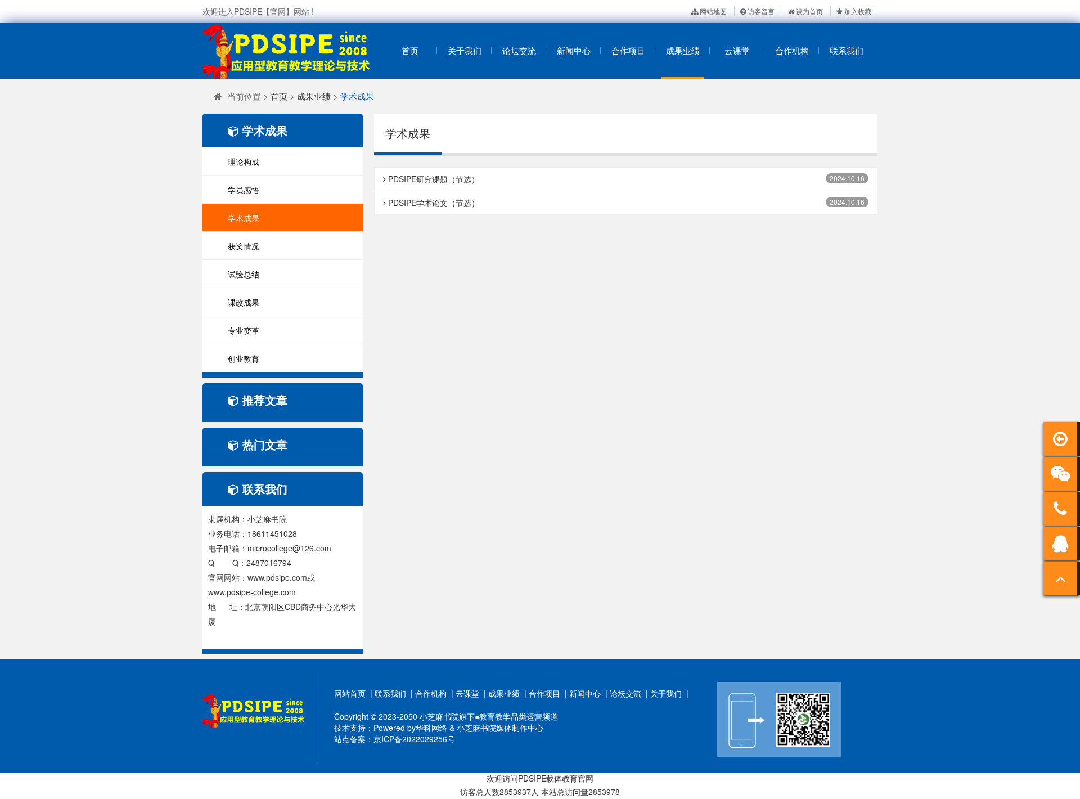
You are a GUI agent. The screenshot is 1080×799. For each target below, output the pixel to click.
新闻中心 (574, 50)
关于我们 (465, 50)
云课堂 (737, 50)
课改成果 (243, 302)
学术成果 (357, 96)
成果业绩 (683, 50)
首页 (410, 50)
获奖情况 (243, 246)
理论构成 (243, 161)
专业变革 (243, 330)
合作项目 (628, 50)
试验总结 (243, 274)
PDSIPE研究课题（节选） (432, 179)
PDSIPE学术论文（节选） (432, 202)
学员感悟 (243, 189)
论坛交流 (519, 50)
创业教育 (243, 358)
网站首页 (350, 693)
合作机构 (792, 50)
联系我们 (846, 50)
